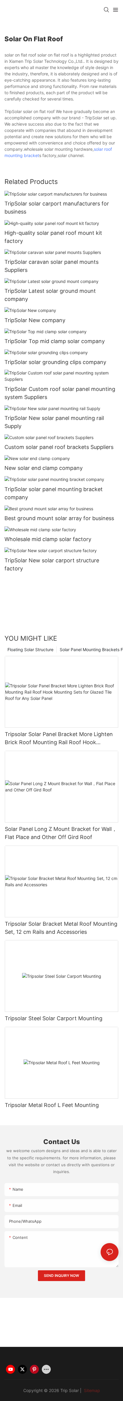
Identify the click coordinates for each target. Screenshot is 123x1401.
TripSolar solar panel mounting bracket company (53, 493)
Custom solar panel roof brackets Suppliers (58, 447)
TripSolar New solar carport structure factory (51, 564)
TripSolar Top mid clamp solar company (54, 341)
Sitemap (91, 1390)
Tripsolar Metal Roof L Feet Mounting (52, 1105)
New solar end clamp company (43, 468)
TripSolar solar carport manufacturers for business (56, 207)
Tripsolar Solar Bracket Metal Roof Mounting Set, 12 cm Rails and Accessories (61, 928)
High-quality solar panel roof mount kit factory (53, 237)
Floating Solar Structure (30, 649)
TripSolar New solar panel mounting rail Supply (54, 422)
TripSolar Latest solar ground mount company (50, 295)
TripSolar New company (34, 320)
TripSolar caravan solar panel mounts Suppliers (51, 266)
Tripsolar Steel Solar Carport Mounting (53, 1018)
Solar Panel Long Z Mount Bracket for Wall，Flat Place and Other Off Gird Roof (61, 833)
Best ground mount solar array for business (59, 518)
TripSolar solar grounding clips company (55, 362)
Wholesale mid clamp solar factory (47, 539)
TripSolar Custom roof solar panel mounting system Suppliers (59, 393)
